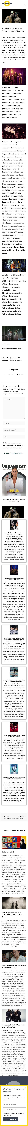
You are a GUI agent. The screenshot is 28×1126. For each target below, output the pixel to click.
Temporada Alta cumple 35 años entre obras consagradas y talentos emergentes (14, 533)
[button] (9, 375)
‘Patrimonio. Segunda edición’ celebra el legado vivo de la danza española (14, 736)
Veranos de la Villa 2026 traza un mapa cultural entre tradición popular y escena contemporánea (14, 779)
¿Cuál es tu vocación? (8, 852)
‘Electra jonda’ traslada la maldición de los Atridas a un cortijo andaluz (14, 579)
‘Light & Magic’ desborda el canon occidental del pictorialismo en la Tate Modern (12, 915)
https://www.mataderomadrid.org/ (12, 348)
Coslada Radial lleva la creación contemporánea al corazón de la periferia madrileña (14, 680)
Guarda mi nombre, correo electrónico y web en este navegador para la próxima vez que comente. (13, 445)
